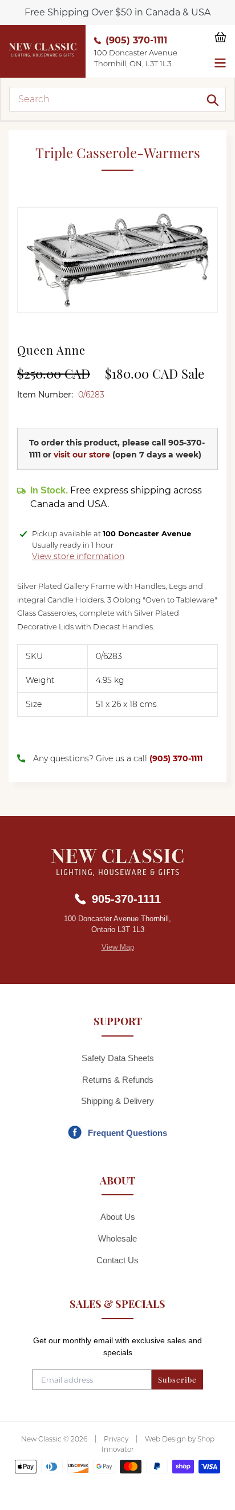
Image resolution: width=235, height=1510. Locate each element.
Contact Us (117, 1260)
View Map (118, 947)
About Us (117, 1217)
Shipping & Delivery (117, 1101)
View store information (78, 556)
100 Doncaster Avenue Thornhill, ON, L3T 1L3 (135, 58)
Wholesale (117, 1238)
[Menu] (220, 62)
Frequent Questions (127, 1133)
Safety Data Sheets (118, 1058)
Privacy (116, 1439)
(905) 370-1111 (136, 40)
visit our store (82, 454)
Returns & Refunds (117, 1080)
